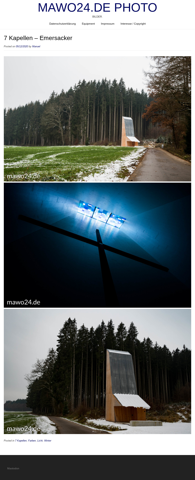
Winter (47, 440)
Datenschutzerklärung (62, 23)
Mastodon (13, 468)
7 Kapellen (21, 440)
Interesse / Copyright (133, 23)
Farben (32, 440)
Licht (40, 440)
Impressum (107, 23)
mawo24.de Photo (97, 7)
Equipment (88, 23)
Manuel (36, 46)
